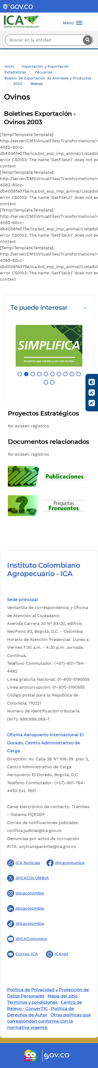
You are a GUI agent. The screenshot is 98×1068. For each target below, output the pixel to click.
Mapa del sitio (63, 996)
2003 (17, 83)
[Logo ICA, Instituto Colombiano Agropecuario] (21, 21)
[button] (19, 374)
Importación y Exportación (45, 66)
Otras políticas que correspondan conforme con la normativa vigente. (49, 1021)
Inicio (9, 66)
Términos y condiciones (32, 1002)
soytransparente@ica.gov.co (47, 846)
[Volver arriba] (87, 1033)
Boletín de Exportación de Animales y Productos (47, 78)
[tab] (49, 307)
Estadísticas (15, 72)
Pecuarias (43, 72)
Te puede (38, 307)
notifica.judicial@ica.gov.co (34, 830)
